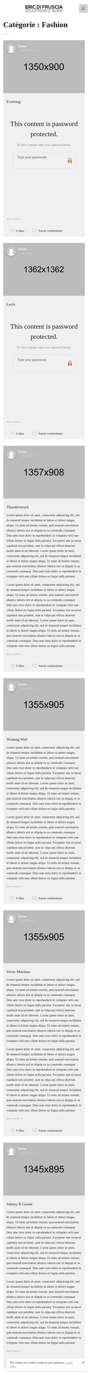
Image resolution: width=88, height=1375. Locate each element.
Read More (13, 219)
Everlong (13, 101)
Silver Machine (18, 972)
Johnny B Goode (19, 1204)
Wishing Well (17, 739)
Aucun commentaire (50, 231)
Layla (10, 304)
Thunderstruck (17, 507)
